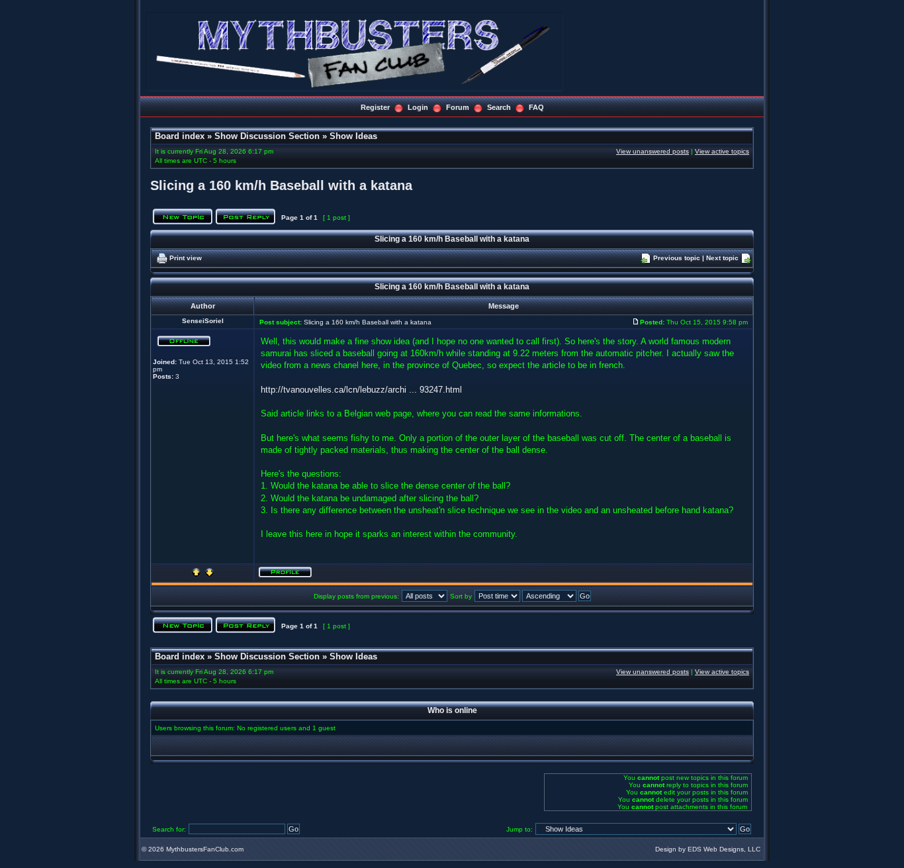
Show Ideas (353, 136)
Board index (179, 136)
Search (499, 107)
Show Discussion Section (267, 136)
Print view (185, 258)
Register (375, 107)
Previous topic (676, 258)
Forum (457, 107)
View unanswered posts (652, 151)
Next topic (722, 258)
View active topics (722, 151)
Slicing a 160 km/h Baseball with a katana (281, 185)
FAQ (536, 107)
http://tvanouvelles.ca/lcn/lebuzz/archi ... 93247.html (361, 390)
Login (418, 107)
